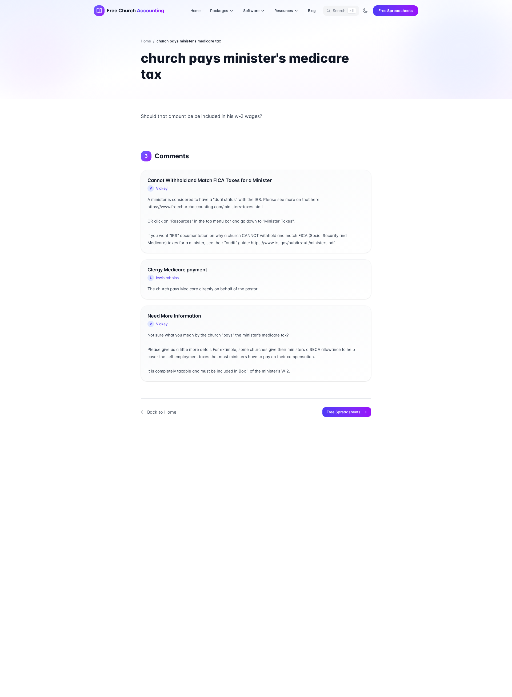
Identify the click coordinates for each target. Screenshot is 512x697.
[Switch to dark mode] (365, 10)
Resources (283, 10)
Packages (219, 10)
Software (251, 10)
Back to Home (161, 412)
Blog (312, 10)
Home (195, 10)
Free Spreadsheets (395, 10)
